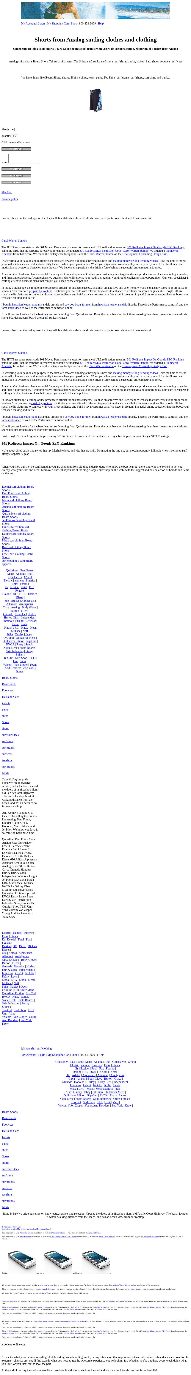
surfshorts (7, 741)
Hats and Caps (10, 696)
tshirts (5, 773)
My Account (28, 23)
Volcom (7, 664)
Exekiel (14, 587)
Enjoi (15, 583)
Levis (24, 624)
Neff (25, 631)
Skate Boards (27, 647)
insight (20, 620)
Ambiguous (26, 604)
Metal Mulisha (104, 1088)
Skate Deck (11, 647)
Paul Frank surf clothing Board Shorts (16, 495)
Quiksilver (12, 570)
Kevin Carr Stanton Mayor (12, 1229)
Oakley (19, 634)
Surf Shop (21, 657)
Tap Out (8, 657)
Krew (19, 671)
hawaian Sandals (30, 1229)
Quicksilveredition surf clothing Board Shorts (15, 528)
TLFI (32, 657)
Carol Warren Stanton (14, 240)
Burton (15, 610)
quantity (6, 135)
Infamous (8, 620)
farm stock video (11, 307)
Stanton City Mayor (9, 1301)
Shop (74, 23)
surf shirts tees (10, 734)
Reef (29, 573)
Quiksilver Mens (25, 637)
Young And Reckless (21, 666)
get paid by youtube (40, 291)
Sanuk (29, 644)
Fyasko (19, 590)
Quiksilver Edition (13, 641)
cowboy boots (73, 1309)
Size (4, 129)
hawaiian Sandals (99, 1307)
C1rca (24, 610)
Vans (23, 661)
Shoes (5, 722)
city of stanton (25, 1237)
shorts (5, 728)
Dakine (6, 594)
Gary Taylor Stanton (122, 1285)
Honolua (20, 614)
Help (101, 23)
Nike (10, 634)
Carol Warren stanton (101, 254)
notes (4, 162)
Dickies (32, 594)
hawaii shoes (46, 1289)
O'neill (28, 577)
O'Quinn (9, 637)
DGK (22, 594)
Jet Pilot (31, 620)
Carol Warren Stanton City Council (63, 1237)
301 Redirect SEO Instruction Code (100, 250)
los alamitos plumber (114, 1301)
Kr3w (15, 624)
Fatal (24, 587)
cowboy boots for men (78, 304)
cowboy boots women (133, 1289)
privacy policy (9, 199)
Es (6, 587)
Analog (20, 573)
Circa (6, 607)
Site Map (6, 192)
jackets (6, 703)
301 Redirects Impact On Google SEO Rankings (155, 247)
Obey (29, 634)
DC (15, 594)
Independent (28, 617)
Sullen (19, 654)
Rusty (19, 644)
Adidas (15, 600)
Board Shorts (10, 677)
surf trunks (8, 747)
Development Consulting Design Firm (144, 254)
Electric (8, 580)
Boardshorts (9, 684)
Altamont (11, 604)
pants (5, 709)
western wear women (45, 1285)
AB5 (46, 1293)
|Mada (10, 573)
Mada (7, 627)
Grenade (8, 614)
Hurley (32, 614)
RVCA (10, 644)
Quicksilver (15, 577)
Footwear (7, 690)
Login (41, 23)
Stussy (29, 651)
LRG (16, 627)
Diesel (19, 597)
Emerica (30, 580)
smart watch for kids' (107, 1237)
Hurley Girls (11, 617)
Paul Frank (26, 570)
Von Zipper (21, 664)
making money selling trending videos (135, 260)
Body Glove (29, 607)
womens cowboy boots (10, 1309)
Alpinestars (28, 600)
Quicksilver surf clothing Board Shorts (16, 515)
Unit (15, 661)
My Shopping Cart (58, 23)
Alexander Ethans (26, 1233)
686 (7, 600)
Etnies (23, 583)
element (19, 580)
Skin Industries (15, 651)
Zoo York (28, 668)
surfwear (7, 754)
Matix (24, 627)
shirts (5, 715)
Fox (31, 587)
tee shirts (7, 760)
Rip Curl (31, 641)
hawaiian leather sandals (26, 304)
